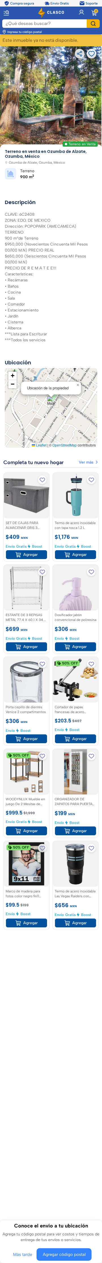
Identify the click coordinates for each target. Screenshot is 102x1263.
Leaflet (40, 445)
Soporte (92, 3)
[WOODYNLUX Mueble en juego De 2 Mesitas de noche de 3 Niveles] (26, 772)
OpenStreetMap (64, 445)
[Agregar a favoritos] (42, 479)
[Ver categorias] (9, 12)
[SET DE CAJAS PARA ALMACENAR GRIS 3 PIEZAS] (26, 495)
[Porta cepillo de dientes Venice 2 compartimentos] (26, 680)
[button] (50, 402)
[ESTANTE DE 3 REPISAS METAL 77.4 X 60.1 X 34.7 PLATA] (26, 587)
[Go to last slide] (9, 97)
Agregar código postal (63, 1254)
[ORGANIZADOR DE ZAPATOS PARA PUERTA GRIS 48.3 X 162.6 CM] (75, 772)
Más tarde (24, 1254)
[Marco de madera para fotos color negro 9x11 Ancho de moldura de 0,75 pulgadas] (26, 864)
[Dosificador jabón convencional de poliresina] (75, 587)
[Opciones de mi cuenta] (81, 13)
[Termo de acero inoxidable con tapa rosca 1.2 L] (75, 495)
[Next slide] (92, 97)
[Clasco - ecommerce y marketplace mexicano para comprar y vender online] (51, 13)
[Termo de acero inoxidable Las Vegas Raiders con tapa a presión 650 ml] (75, 864)
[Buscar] (93, 23)
